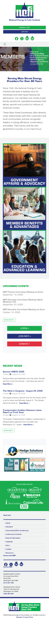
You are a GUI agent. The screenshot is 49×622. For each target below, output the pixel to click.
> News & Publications (12, 538)
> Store (7, 545)
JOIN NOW (24, 32)
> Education (9, 527)
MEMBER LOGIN (24, 27)
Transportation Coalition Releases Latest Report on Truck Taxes (22, 411)
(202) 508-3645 (8, 594)
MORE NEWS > (8, 430)
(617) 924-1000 (8, 583)
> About (7, 523)
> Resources (9, 553)
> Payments (9, 542)
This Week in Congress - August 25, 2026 (23, 390)
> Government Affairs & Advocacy (16, 530)
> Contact (8, 549)
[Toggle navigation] (4, 44)
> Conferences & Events (13, 534)
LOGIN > (24, 328)
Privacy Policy (28, 617)
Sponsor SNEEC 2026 (13, 371)
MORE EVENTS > (9, 320)
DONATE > (24, 344)
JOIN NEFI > (24, 336)
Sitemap (19, 617)
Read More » (8, 384)
